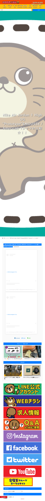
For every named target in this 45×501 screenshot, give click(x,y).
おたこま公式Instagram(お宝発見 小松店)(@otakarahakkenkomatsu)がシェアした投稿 (22, 289)
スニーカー (5, 246)
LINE (29, 338)
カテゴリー (5, 491)
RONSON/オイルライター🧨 (30, 358)
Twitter (23, 338)
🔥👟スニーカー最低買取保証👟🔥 (14, 358)
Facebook (17, 338)
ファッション (10, 246)
